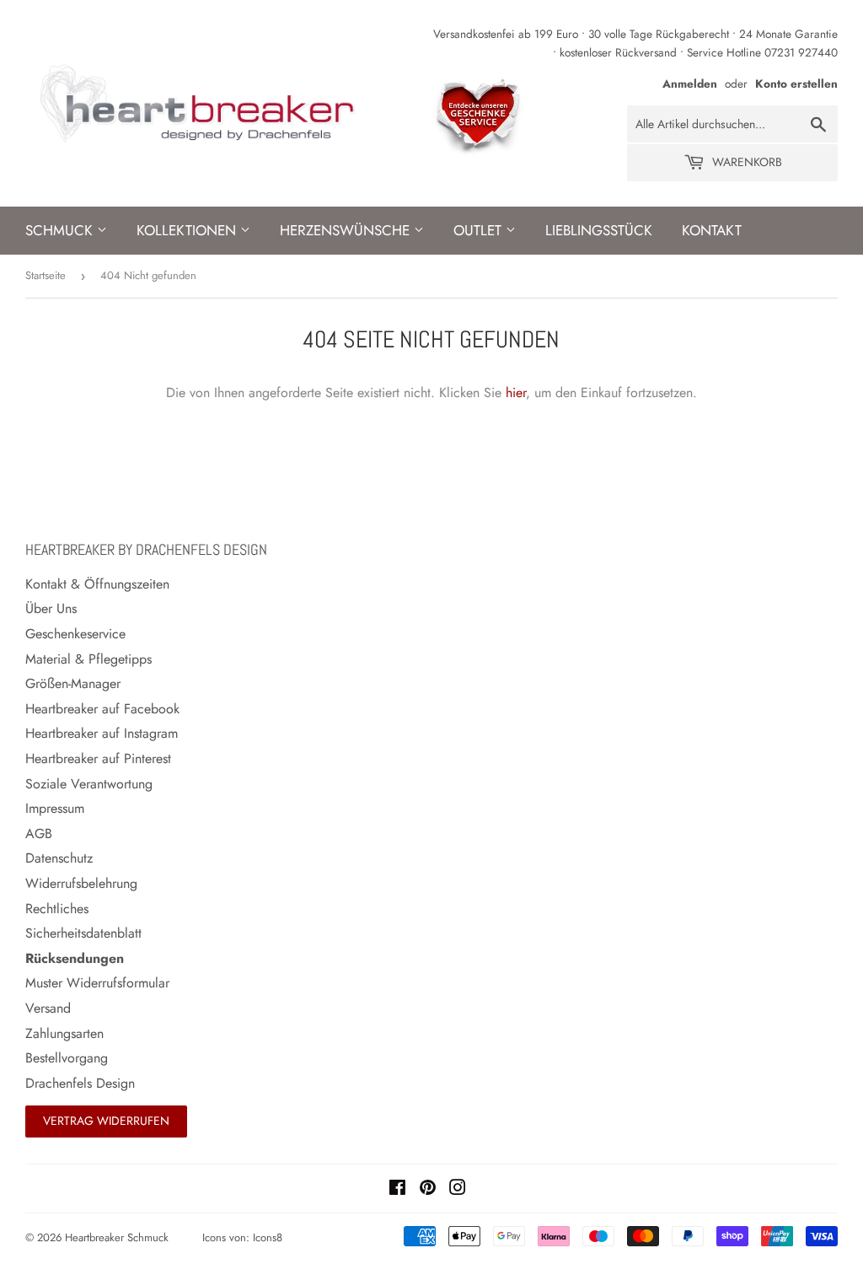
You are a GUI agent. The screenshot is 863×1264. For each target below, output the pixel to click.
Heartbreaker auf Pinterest (98, 758)
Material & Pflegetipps (88, 659)
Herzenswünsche (347, 230)
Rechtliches (56, 908)
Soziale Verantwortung (89, 783)
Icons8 (267, 1237)
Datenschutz (59, 858)
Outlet (479, 230)
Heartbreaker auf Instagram (101, 733)
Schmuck (61, 230)
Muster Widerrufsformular (97, 982)
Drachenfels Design (80, 1083)
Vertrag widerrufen (106, 1120)
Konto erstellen (796, 83)
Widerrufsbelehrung (81, 883)
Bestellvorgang (66, 1058)
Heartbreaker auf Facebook (102, 708)
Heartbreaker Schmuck (117, 1237)
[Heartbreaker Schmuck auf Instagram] (457, 1189)
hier (516, 392)
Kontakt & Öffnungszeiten (97, 584)
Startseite (45, 275)
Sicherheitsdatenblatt (83, 933)
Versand (48, 1008)
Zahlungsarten (64, 1033)
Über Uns (51, 608)
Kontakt (712, 230)
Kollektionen (188, 230)
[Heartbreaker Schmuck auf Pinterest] (428, 1189)
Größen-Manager (73, 683)
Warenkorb (745, 161)
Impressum (54, 808)
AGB (38, 833)
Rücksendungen (74, 958)
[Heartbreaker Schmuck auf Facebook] (397, 1189)
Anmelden (689, 83)
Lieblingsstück (598, 230)
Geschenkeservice (75, 633)
